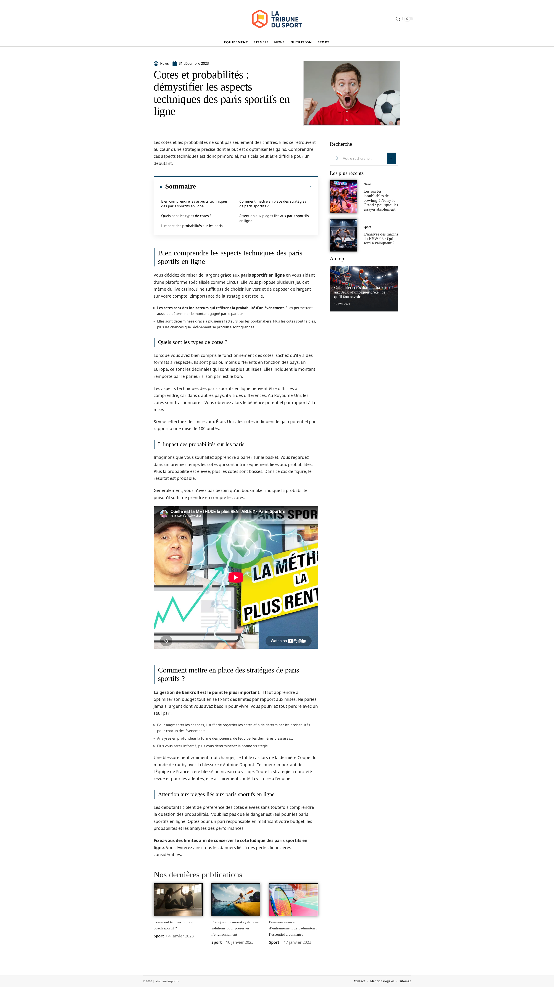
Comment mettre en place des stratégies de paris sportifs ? (272, 203)
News (367, 184)
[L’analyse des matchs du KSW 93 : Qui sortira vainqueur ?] (343, 235)
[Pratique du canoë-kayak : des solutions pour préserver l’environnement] (236, 900)
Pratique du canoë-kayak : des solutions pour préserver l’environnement (235, 928)
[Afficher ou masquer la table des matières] (254, 186)
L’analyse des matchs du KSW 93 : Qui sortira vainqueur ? (381, 238)
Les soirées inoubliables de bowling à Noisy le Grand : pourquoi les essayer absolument (381, 200)
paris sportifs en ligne (263, 275)
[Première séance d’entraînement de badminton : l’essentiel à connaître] (293, 900)
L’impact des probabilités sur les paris (192, 225)
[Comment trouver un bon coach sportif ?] (178, 900)
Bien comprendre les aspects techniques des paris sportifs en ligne (194, 203)
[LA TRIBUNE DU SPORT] (277, 19)
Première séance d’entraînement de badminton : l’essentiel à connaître (293, 928)
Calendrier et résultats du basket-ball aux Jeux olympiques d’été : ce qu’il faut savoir (364, 292)
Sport (159, 936)
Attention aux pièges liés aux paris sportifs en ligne (274, 218)
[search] (398, 19)
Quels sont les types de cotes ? (186, 215)
